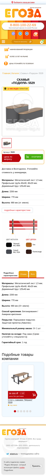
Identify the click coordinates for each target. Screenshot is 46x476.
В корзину (36, 157)
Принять (36, 466)
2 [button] (18, 411)
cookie (22, 467)
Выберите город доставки (24, 2)
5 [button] (27, 411)
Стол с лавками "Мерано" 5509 (20, 401)
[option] (23, 112)
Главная (6, 73)
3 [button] (21, 411)
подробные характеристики (17, 210)
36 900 (16, 394)
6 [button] (30, 411)
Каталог (15, 73)
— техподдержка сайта (24, 454)
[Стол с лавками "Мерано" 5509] (21, 378)
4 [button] (24, 411)
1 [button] (15, 411)
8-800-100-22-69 (23, 25)
